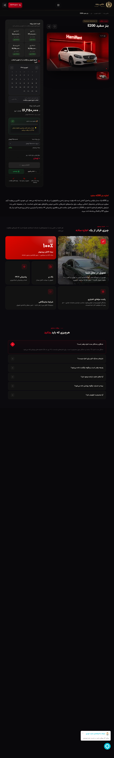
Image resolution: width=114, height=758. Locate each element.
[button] (78, 52)
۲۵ (20, 87)
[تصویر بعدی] (51, 51)
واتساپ (15, 171)
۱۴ (36, 83)
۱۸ (20, 83)
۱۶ (28, 83)
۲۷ (12, 87)
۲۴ (24, 87)
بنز (91, 13)
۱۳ (12, 79)
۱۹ (16, 83)
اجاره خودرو (97, 13)
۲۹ (32, 91)
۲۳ (28, 87)
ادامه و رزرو (25, 165)
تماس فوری (31, 171)
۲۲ (32, 87)
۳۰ (28, 91)
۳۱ (24, 91)
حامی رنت (106, 13)
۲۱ (36, 87)
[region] (78, 52)
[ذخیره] (54, 26)
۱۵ (32, 83)
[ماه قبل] (36, 67)
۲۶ (16, 87)
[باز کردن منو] (58, 5)
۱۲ (16, 79)
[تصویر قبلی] (104, 51)
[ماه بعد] (11, 67)
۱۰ (24, 79)
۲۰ (12, 83)
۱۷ (24, 83)
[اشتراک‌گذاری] (49, 26)
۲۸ (36, 91)
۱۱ (20, 79)
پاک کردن (14, 99)
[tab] (103, 75)
